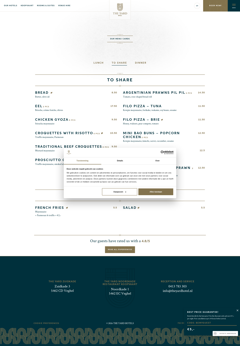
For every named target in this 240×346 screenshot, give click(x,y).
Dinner (140, 63)
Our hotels (10, 5)
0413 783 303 (177, 286)
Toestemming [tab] (82, 161)
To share (119, 63)
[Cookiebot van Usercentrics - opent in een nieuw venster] (163, 152)
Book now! (215, 5)
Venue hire (64, 5)
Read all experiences (120, 249)
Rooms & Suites (46, 5)
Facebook (183, 323)
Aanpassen (118, 192)
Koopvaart (27, 5)
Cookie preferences (46, 323)
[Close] (237, 310)
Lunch (99, 63)
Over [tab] (157, 161)
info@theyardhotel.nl (177, 290)
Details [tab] (120, 161)
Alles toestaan (156, 192)
